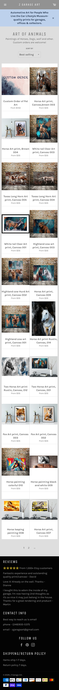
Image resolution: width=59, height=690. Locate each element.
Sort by (29, 48)
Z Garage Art (29, 4)
